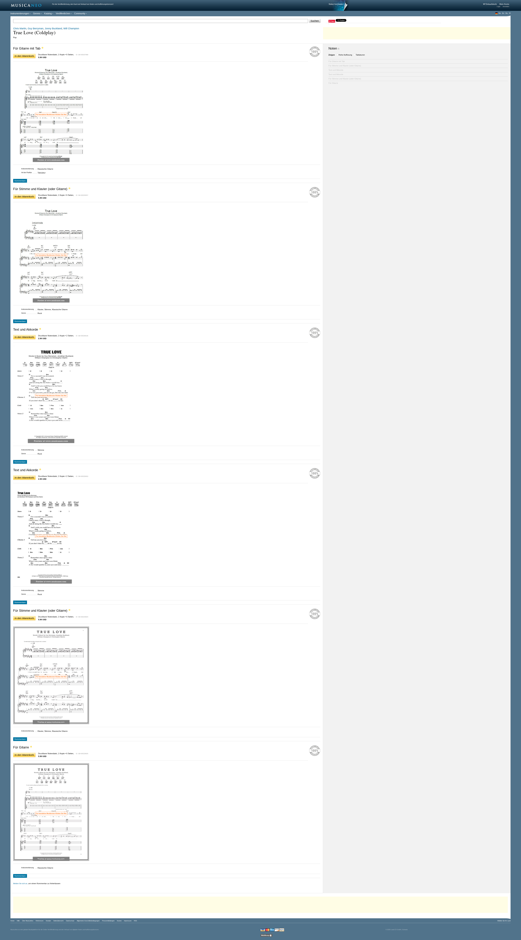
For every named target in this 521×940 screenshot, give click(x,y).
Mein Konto (504, 4)
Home (12, 921)
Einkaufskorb (491, 4)
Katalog (48, 13)
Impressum (127, 921)
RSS (135, 921)
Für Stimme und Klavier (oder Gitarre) (344, 66)
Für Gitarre (333, 83)
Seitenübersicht (58, 921)
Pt (510, 13)
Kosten (119, 921)
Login (498, 6)
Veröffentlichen (63, 13)
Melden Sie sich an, (20, 884)
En (503, 13)
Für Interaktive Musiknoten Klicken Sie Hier (51, 114)
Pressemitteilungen (108, 921)
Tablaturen (360, 55)
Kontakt (48, 921)
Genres (36, 13)
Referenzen (39, 921)
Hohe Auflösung (345, 55)
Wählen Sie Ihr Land (504, 921)
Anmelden (506, 6)
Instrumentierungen (19, 13)
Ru (507, 13)
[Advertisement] (417, 32)
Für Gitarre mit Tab (336, 61)
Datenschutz (70, 921)
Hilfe (18, 921)
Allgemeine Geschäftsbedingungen (88, 921)
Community (79, 13)
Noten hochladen (336, 4)
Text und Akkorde (335, 70)
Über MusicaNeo (27, 921)
